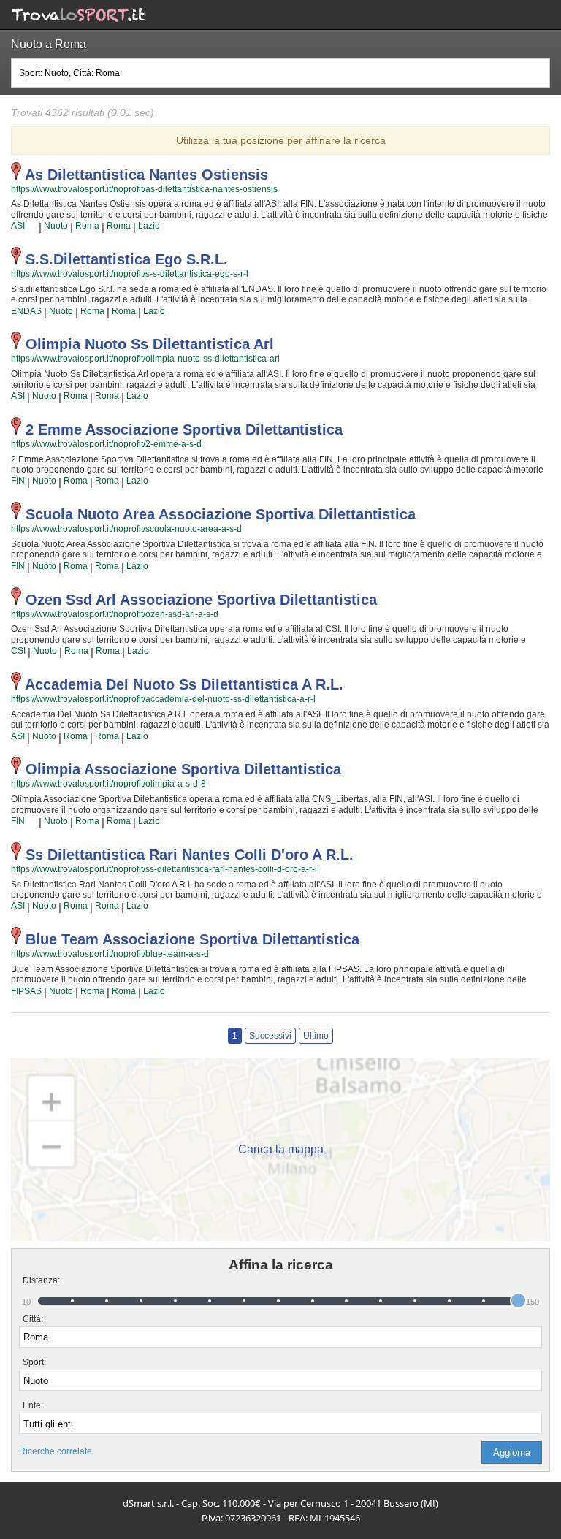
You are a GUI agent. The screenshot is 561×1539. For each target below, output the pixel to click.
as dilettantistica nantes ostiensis (146, 175)
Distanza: (35, 1280)
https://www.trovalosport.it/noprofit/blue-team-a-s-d (110, 954)
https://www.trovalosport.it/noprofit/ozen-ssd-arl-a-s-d (114, 614)
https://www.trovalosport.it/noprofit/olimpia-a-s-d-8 (108, 784)
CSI (18, 651)
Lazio (149, 226)
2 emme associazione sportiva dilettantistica (184, 429)
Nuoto (56, 226)
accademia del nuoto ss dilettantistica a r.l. (184, 684)
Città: (33, 1319)
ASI (18, 226)
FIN (18, 481)
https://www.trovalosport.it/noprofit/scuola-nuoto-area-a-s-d (126, 529)
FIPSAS (26, 991)
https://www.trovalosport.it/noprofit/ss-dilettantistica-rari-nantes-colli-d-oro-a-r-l (164, 869)
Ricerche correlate (55, 1451)
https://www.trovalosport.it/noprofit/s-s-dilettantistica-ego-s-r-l (129, 274)
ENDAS (26, 311)
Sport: (34, 1362)
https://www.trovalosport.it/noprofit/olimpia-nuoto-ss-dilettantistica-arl (145, 359)
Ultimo (316, 1036)
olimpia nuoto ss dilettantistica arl (150, 344)
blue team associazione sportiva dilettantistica (192, 939)
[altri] (32, 226)
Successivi (270, 1036)
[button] (511, 1452)
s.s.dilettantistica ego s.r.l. (127, 259)
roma (87, 226)
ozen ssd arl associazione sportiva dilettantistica (201, 600)
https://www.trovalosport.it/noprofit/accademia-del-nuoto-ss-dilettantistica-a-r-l (163, 699)
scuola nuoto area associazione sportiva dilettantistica (221, 514)
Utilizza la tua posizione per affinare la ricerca (281, 140)
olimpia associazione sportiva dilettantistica (183, 769)
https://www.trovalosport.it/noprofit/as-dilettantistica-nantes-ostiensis (144, 189)
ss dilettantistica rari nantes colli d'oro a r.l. (190, 855)
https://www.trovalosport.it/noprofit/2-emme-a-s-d (106, 444)
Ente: (33, 1405)
